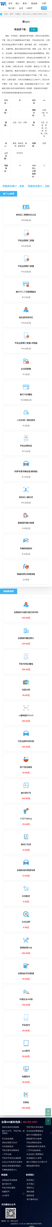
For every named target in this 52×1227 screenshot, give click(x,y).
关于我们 (30, 1184)
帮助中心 (30, 1188)
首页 (10, 3)
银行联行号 (6, 1184)
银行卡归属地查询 (34, 1135)
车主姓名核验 (7, 1139)
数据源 (34, 3)
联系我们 (30, 1180)
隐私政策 (30, 1195)
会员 (21, 8)
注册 (44, 3)
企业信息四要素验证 (34, 1131)
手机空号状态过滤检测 (11, 1158)
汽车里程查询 (7, 1146)
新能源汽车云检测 (34, 1139)
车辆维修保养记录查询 (35, 1146)
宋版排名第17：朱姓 (13, 186)
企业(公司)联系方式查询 (12, 1162)
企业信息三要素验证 (34, 1154)
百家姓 (18, 14)
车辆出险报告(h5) (9, 1170)
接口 (18, 3)
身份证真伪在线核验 (10, 1127)
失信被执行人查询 (34, 1158)
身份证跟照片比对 (9, 1143)
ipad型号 (5, 1195)
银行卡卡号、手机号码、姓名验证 (13, 1132)
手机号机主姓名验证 (34, 1127)
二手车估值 (6, 1154)
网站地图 (30, 1192)
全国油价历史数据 (9, 1180)
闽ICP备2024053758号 (34, 1224)
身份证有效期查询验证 (11, 1166)
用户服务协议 (32, 1199)
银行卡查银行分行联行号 (36, 1162)
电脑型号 (6, 1192)
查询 (11, 14)
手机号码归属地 (8, 1188)
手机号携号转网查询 (10, 1150)
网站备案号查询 (33, 1166)
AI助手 (29, 8)
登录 (44, 8)
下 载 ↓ (33, 30)
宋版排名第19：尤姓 (38, 186)
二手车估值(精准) (33, 1150)
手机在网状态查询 (34, 1143)
